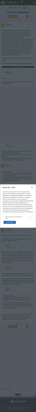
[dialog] (18, 206)
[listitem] (18, 217)
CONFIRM (9, 222)
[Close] (32, 187)
